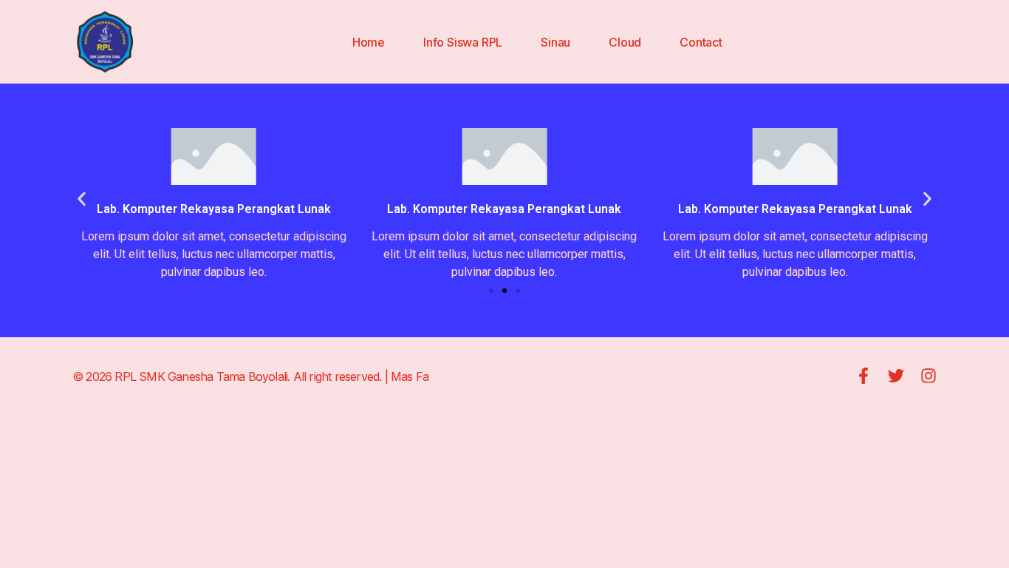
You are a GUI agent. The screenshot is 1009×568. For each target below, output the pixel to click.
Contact (701, 42)
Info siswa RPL (462, 42)
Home (368, 42)
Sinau (555, 42)
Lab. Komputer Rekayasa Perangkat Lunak (795, 209)
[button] (81, 199)
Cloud (625, 42)
